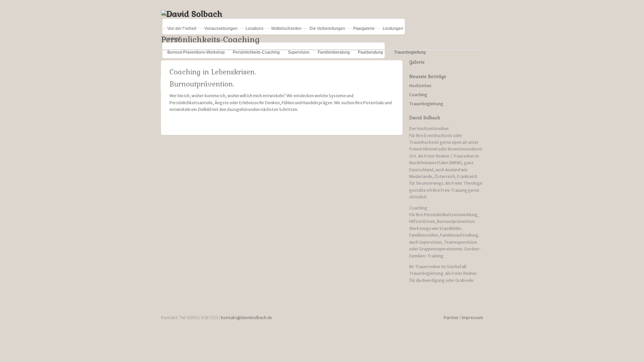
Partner (451, 317)
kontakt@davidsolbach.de (246, 317)
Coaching (418, 94)
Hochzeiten (172, 14)
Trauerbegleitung (426, 103)
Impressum (472, 317)
